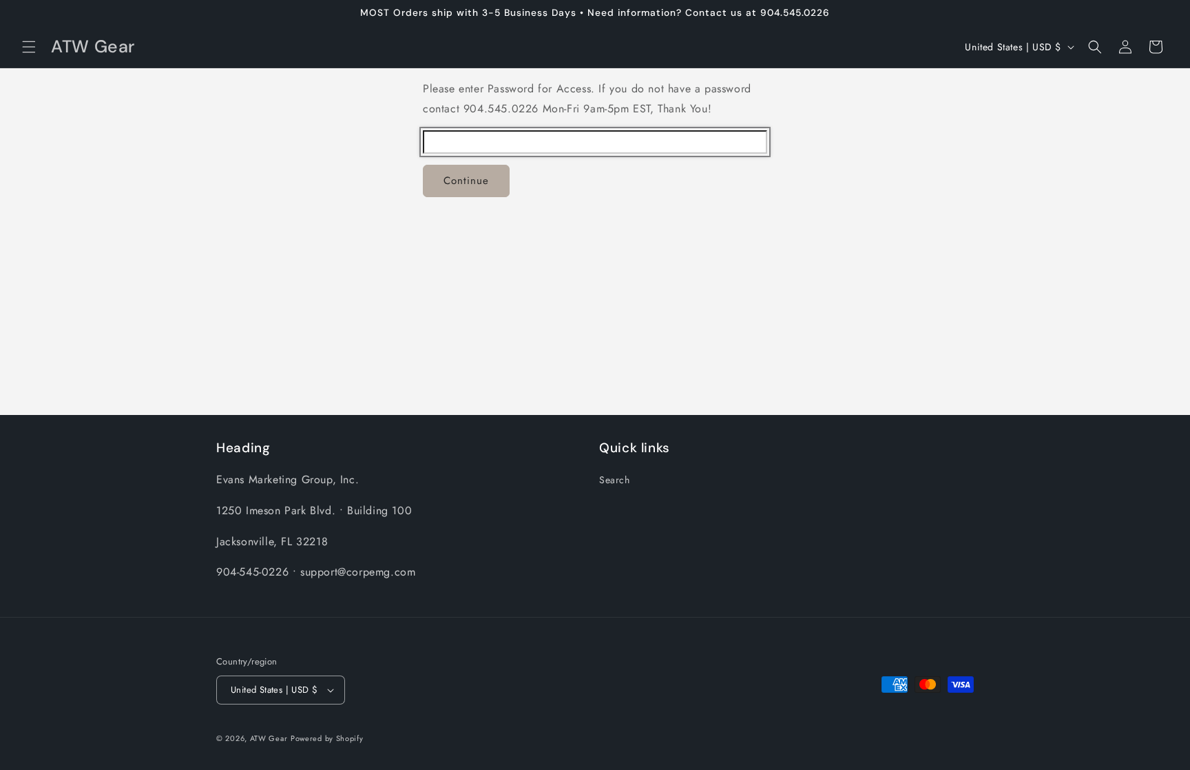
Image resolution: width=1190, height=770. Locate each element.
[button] (29, 47)
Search (614, 480)
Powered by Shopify (327, 738)
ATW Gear (269, 738)
